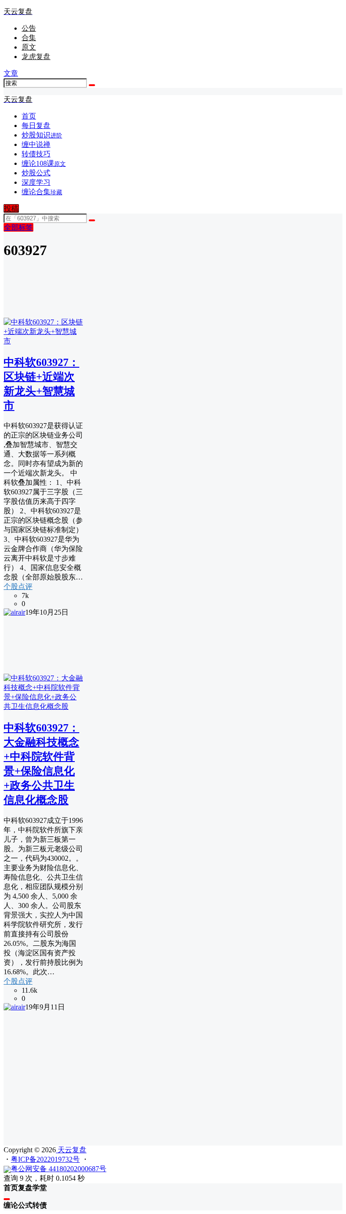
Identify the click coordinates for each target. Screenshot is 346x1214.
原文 (29, 47)
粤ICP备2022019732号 (45, 1159)
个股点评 (18, 586)
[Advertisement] (173, 1075)
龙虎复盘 (36, 56)
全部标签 (18, 227)
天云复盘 (71, 1150)
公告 (29, 28)
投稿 (11, 208)
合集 (29, 37)
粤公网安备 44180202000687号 (58, 1169)
